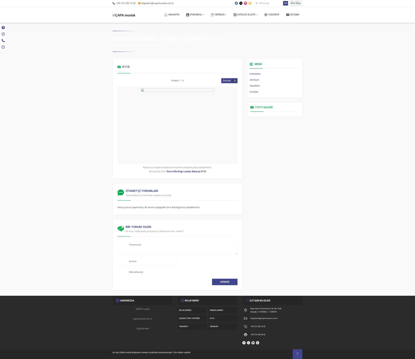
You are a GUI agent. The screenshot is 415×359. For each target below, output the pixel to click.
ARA (285, 3)
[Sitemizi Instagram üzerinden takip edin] (245, 3)
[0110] (177, 159)
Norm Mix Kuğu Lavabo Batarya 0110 (143, 44)
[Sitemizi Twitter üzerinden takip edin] (241, 3)
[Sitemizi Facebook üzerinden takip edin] (236, 3)
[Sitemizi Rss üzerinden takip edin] (250, 3)
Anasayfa (118, 44)
